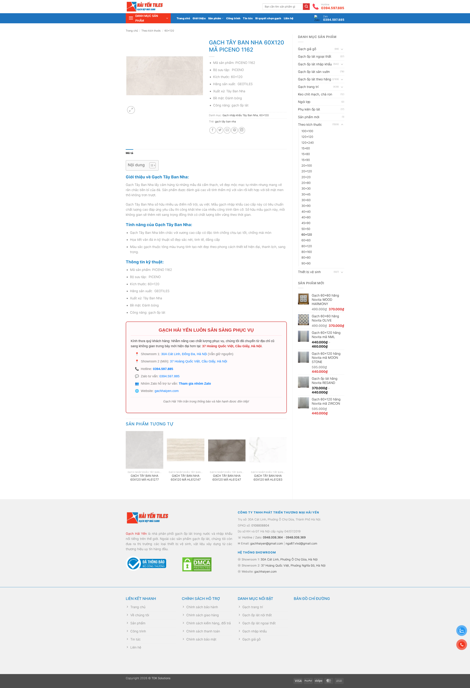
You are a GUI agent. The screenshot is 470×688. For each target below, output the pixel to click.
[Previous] (126, 462)
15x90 (305, 160)
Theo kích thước (151, 30)
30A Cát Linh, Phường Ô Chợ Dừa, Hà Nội (289, 559)
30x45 (305, 194)
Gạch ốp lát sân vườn (314, 72)
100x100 (307, 131)
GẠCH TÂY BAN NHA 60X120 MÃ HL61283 (268, 477)
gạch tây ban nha (225, 121)
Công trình (233, 18)
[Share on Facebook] (212, 130)
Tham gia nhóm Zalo (195, 383)
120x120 (307, 137)
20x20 (306, 177)
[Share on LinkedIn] (241, 130)
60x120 (169, 30)
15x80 (305, 154)
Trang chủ (183, 18)
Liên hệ (289, 18)
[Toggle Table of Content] (151, 165)
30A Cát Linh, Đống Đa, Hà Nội (184, 354)
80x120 (306, 246)
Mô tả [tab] (129, 153)
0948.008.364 (273, 537)
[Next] (286, 462)
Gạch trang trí (308, 87)
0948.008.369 (296, 537)
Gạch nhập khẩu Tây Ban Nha (240, 115)
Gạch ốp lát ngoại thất (314, 56)
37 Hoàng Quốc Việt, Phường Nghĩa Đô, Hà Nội (293, 565)
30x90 (306, 206)
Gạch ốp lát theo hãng (314, 79)
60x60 (306, 240)
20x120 (306, 171)
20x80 (306, 183)
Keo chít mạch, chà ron (315, 94)
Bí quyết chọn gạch (268, 18)
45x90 (305, 223)
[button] (148, 18)
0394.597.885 (163, 369)
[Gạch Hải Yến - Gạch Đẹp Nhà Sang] (150, 6)
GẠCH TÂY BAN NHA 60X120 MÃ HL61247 (226, 477)
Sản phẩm (214, 18)
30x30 (306, 188)
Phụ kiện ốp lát (309, 109)
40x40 (306, 211)
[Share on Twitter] (220, 130)
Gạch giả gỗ (307, 49)
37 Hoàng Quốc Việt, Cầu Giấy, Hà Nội (232, 346)
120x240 (307, 142)
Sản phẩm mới (308, 117)
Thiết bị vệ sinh (309, 272)
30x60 (306, 200)
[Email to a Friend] (227, 130)
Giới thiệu (199, 18)
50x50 (305, 229)
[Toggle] (342, 49)
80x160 (306, 252)
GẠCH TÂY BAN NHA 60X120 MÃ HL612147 (186, 477)
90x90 (306, 263)
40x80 (306, 217)
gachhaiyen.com (167, 391)
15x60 (305, 148)
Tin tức (248, 18)
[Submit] (306, 6)
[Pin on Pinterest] (234, 130)
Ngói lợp (304, 102)
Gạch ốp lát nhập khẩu (315, 64)
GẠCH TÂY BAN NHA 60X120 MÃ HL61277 (144, 477)
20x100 (306, 165)
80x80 (306, 257)
